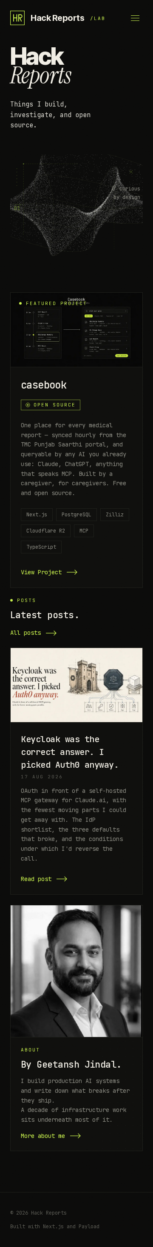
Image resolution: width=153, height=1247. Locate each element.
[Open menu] (135, 18)
